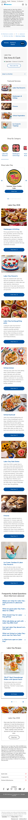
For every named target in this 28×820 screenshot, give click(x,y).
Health (8, 1)
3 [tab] (14, 701)
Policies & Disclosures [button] (7, 780)
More (22, 43)
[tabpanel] (14, 181)
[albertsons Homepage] (8, 4)
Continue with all (23, 818)
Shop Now (17, 249)
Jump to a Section (7, 74)
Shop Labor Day (14, 65)
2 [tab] (9, 198)
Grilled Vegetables (19, 116)
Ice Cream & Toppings (20, 125)
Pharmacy (13, 1)
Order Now (17, 191)
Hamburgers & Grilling (20, 97)
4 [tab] (12, 198)
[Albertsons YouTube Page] (20, 789)
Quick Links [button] (4, 774)
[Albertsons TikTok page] (24, 789)
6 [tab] (15, 198)
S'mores (16, 106)
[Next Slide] (26, 180)
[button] (22, 4)
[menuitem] (6, 43)
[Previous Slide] (2, 180)
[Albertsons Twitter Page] (8, 789)
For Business (20, 1)
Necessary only (14, 818)
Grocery (4, 1)
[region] (14, 815)
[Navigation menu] (2, 4)
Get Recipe (17, 694)
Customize (4, 816)
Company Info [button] (5, 777)
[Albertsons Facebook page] (4, 789)
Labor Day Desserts (20, 88)
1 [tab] (11, 701)
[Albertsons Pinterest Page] (11, 789)
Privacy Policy (14, 816)
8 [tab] (18, 198)
